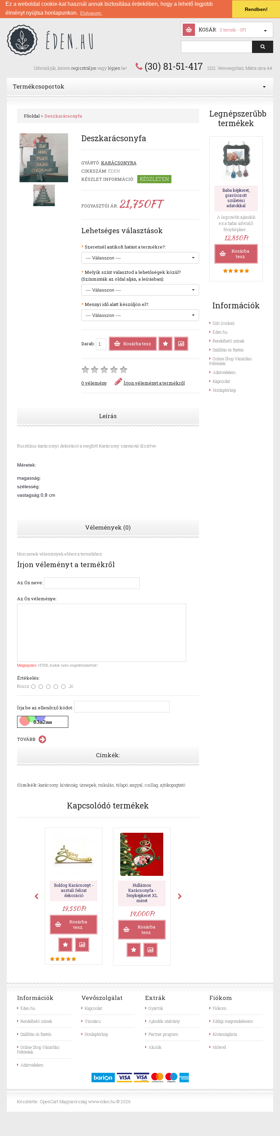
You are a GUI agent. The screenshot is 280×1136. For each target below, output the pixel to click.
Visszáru (93, 1021)
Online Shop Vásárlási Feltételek (230, 361)
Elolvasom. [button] (91, 13)
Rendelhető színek (228, 341)
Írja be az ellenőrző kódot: (45, 708)
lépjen (114, 68)
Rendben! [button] (256, 9)
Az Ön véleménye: (37, 599)
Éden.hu (220, 332)
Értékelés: (28, 678)
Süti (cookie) (224, 323)
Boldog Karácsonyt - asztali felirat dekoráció (74, 890)
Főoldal (32, 116)
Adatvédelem (224, 372)
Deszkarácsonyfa (63, 116)
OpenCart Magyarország (63, 1101)
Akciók (155, 1047)
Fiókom (219, 1008)
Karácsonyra (119, 163)
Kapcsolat (221, 381)
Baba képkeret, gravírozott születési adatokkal (236, 197)
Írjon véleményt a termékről (154, 383)
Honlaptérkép (224, 390)
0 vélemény (94, 383)
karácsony (48, 785)
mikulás (106, 785)
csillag (151, 785)
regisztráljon (83, 68)
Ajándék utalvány (164, 1021)
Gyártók (156, 1008)
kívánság (69, 785)
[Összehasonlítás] (181, 344)
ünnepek (88, 785)
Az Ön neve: (30, 582)
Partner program (163, 1034)
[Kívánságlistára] (165, 344)
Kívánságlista (225, 1034)
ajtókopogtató (172, 785)
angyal (136, 785)
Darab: (88, 343)
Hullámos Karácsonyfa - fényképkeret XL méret (141, 892)
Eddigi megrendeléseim (233, 1021)
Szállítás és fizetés (228, 349)
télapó (122, 785)
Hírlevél (219, 1047)
